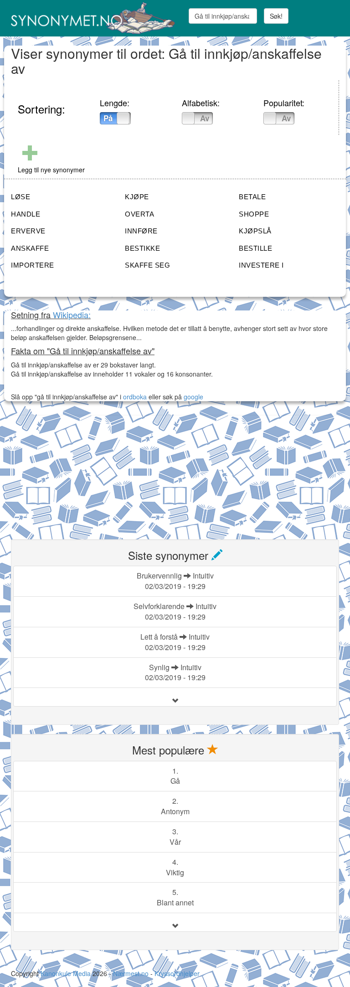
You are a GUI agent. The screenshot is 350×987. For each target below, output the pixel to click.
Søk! (276, 16)
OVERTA (139, 214)
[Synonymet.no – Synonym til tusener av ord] (89, 18)
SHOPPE (254, 214)
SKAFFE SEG (147, 265)
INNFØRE (141, 231)
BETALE (252, 197)
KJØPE (137, 197)
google (193, 396)
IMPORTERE (32, 265)
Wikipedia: (72, 314)
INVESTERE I (261, 265)
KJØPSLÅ (255, 231)
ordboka (134, 396)
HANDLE (25, 214)
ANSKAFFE (30, 248)
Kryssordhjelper (177, 973)
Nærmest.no (131, 973)
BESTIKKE (142, 248)
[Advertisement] (79, 472)
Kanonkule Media (67, 973)
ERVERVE (28, 231)
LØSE (20, 197)
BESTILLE (255, 248)
